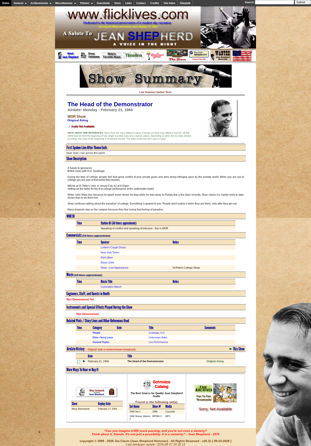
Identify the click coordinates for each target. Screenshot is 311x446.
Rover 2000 (107, 262)
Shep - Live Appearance (114, 267)
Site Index (169, 3)
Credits (154, 3)
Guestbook (103, 3)
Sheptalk (185, 3)
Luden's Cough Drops (113, 247)
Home (5, 3)
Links (128, 3)
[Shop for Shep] (177, 60)
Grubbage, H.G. (157, 332)
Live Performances (158, 342)
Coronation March (111, 286)
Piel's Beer (107, 257)
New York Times (110, 252)
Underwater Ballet (158, 337)
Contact (141, 3)
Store (117, 3)
